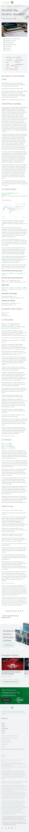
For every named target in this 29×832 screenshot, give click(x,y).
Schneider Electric (17, 249)
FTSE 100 (4, 315)
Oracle (11, 247)
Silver (3, 325)
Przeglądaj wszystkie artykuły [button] (10, 681)
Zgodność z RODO (6, 740)
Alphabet (4, 287)
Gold (3, 323)
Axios (16, 127)
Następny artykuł (6, 617)
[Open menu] (26, 2)
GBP (3, 445)
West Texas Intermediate (7, 326)
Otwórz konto (6, 700)
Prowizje (3, 746)
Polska (4, 718)
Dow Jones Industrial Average (8, 193)
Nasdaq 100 (4, 194)
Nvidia (20, 289)
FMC (11, 305)
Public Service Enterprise (16, 282)
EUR (2, 443)
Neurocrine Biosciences (7, 256)
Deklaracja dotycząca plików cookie (10, 735)
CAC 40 (3, 312)
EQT (4, 275)
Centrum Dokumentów (6, 742)
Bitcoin (3, 446)
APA (12, 273)
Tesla (3, 290)
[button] (9, 645)
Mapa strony (4, 744)
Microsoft (12, 289)
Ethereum (4, 448)
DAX (3, 314)
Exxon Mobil (20, 273)
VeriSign (11, 296)
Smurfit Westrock (13, 303)
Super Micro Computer (15, 297)
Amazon (12, 287)
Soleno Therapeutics (10, 257)
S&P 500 (4, 196)
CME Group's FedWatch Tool (14, 571)
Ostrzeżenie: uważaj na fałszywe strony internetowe (13, 749)
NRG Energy (14, 280)
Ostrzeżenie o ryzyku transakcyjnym (10, 737)
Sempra (3, 282)
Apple (19, 287)
